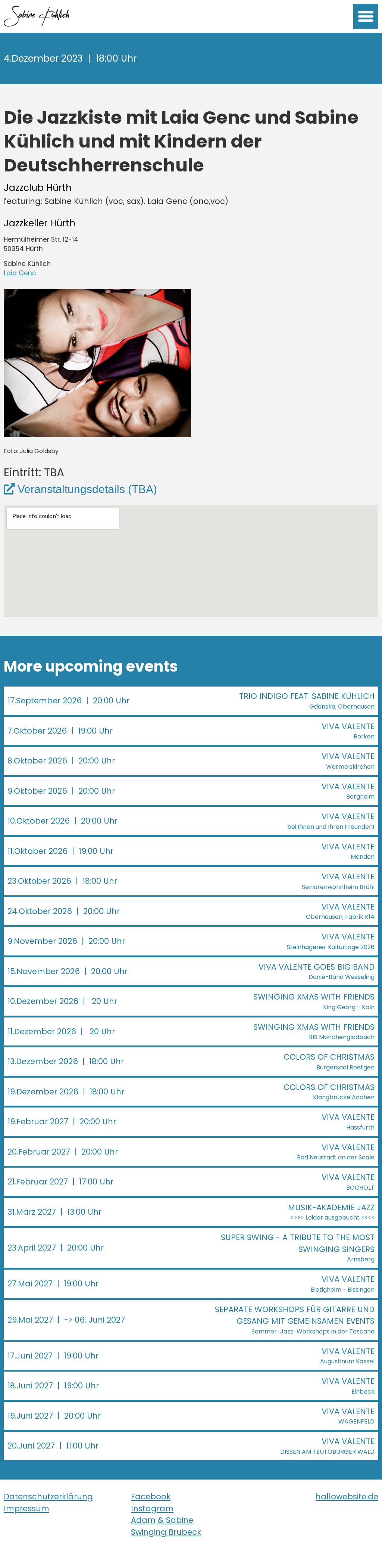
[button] (366, 16)
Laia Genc (20, 273)
